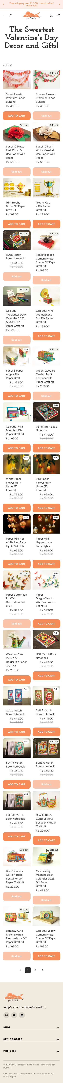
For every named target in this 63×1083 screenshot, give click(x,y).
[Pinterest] (22, 1015)
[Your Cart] (59, 15)
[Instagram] (6, 1015)
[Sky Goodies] (13, 997)
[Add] (28, 84)
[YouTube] (14, 1015)
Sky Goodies (13, 1039)
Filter (9, 64)
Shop (7, 1027)
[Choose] (28, 469)
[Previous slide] (3, 4)
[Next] (42, 970)
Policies (10, 1051)
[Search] (11, 15)
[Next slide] (59, 4)
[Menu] (4, 15)
